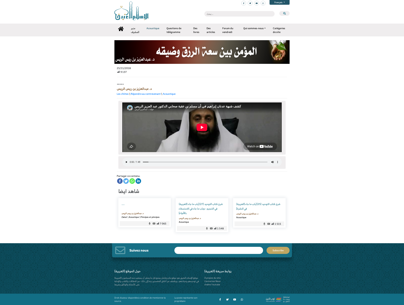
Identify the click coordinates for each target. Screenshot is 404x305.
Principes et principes (150, 217)
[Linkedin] (138, 181)
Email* (218, 249)
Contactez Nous (212, 281)
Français (278, 2)
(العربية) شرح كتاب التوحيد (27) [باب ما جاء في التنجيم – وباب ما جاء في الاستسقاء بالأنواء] (201, 208)
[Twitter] (126, 181)
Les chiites (123, 94)
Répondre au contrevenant (146, 94)
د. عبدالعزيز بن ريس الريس (134, 88)
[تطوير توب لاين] (278, 299)
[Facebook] (120, 181)
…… (123, 204)
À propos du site (212, 278)
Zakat (124, 217)
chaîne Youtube (212, 284)
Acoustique (169, 94)
